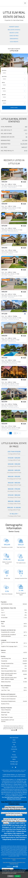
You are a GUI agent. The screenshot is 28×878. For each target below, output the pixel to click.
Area (14, 751)
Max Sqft (4, 100)
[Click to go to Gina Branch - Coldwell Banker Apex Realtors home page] (5, 3)
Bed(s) (3, 82)
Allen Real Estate (14, 737)
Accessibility (14, 757)
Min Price (4, 70)
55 (17, 433)
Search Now (13, 107)
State (14, 740)
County (14, 742)
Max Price (4, 76)
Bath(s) (3, 88)
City (14, 744)
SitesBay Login (14, 764)
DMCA (14, 759)
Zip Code (14, 747)
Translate (24, 869)
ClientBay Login (14, 761)
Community (14, 749)
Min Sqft (4, 94)
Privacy (14, 754)
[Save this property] (25, 170)
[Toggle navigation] (25, 3)
